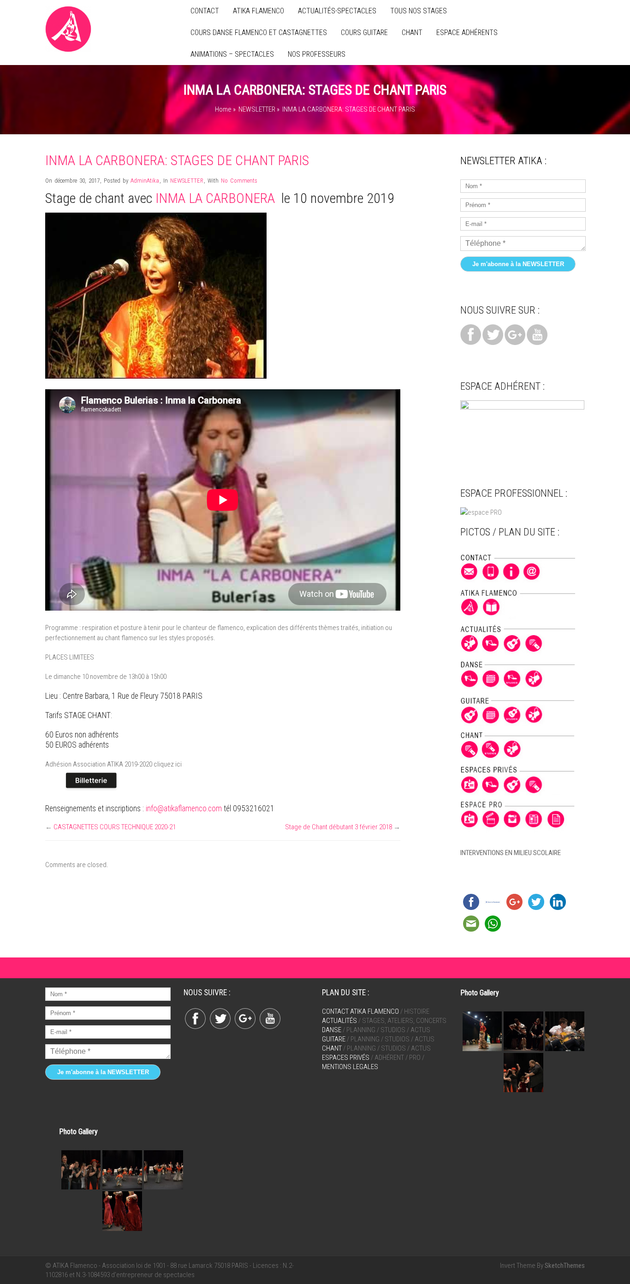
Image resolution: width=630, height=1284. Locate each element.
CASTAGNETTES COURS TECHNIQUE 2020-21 (114, 827)
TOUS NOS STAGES (418, 10)
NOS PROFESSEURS (316, 54)
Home (223, 109)
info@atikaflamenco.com (184, 808)
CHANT (412, 32)
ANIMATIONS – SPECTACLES (232, 54)
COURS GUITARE (364, 32)
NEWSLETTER (256, 109)
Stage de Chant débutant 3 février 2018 (338, 827)
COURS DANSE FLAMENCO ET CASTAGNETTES (258, 32)
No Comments (239, 180)
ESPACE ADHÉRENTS (467, 32)
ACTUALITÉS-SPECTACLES (337, 10)
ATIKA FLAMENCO (258, 10)
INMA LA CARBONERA (215, 198)
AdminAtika (145, 180)
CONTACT (204, 10)
